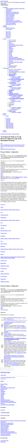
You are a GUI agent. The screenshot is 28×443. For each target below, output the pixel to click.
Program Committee (15, 77)
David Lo (19, 326)
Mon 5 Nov (8, 32)
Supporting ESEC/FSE (11, 24)
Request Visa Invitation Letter (12, 12)
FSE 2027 (8, 118)
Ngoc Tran (23, 360)
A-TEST (11, 49)
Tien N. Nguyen (15, 365)
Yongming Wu (21, 146)
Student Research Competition (15, 58)
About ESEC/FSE (4, 440)
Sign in (4, 130)
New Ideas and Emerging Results (16, 45)
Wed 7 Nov (8, 35)
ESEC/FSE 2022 (9, 124)
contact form (3, 375)
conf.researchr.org (7, 377)
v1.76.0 (13, 377)
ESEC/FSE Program (10, 28)
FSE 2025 (8, 120)
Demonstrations (12, 46)
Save (2, 173)
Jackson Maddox (7, 334)
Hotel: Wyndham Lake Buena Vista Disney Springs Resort (13, 420)
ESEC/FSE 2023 (9, 123)
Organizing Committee (13, 70)
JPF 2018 (3, 410)
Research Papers (12, 41)
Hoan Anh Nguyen (16, 364)
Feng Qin (13, 144)
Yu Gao (2, 144)
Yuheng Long (7, 335)
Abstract (2, 180)
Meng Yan (6, 325)
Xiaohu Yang (23, 328)
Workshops (11, 48)
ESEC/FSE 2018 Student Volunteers (16, 59)
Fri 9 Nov (8, 37)
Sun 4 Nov (8, 31)
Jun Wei (5, 146)
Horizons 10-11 (19, 177)
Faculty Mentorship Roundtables (16, 62)
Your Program (9, 29)
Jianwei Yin (17, 328)
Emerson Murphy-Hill (15, 178)
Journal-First (11, 43)
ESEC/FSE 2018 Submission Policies (14, 21)
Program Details (9, 19)
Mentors (13, 99)
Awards (5, 25)
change (13, 314)
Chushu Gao (19, 144)
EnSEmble (11, 51)
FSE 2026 (8, 119)
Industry (10, 47)
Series (7, 116)
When (2, 175)
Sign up (5, 131)
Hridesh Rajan (23, 335)
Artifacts (10, 56)
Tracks (4, 39)
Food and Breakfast (10, 15)
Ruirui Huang (10, 146)
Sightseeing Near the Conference (13, 20)
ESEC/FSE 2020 (9, 126)
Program (5, 26)
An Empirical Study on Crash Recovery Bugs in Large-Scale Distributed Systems (15, 339)
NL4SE (10, 54)
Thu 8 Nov (8, 36)
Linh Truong (9, 362)
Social (10, 42)
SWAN (10, 53)
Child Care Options (10, 14)
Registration (8, 11)
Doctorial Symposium (13, 57)
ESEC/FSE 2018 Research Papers (8, 149)
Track (2, 147)
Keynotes (11, 60)
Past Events (3, 441)
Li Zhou (15, 146)
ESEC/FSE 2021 (9, 125)
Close (2, 174)
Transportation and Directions (12, 13)
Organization (6, 68)
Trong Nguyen (13, 361)
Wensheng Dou (7, 144)
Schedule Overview (10, 18)
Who (2, 143)
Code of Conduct (9, 17)
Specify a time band (17, 171)
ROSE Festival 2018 (5, 415)
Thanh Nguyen (7, 360)
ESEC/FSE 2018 (4, 134)
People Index (11, 103)
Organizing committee (16, 101)
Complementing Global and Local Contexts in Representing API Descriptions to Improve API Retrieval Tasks (14, 357)
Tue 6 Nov (8, 34)
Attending (5, 7)
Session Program (4, 309)
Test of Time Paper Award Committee (17, 71)
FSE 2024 (8, 122)
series (9, 134)
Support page (3, 378)
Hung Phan (6, 361)
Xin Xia (11, 325)
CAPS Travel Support (10, 23)
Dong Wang (20, 346)
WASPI (10, 52)
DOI (5, 329)
